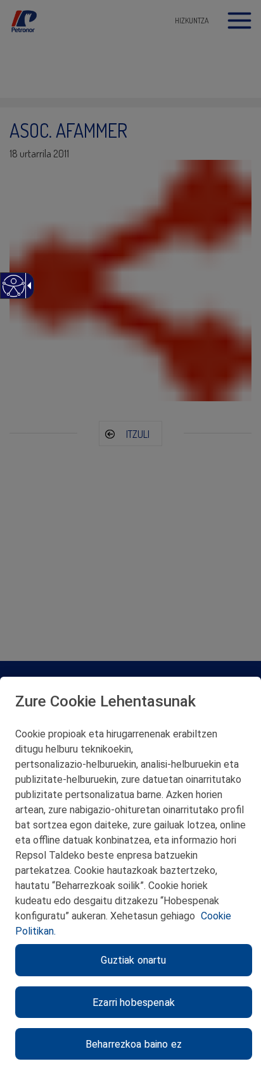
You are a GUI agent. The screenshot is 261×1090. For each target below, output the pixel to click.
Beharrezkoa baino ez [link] (134, 1044)
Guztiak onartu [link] (133, 960)
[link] (13, 292)
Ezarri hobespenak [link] (133, 1002)
